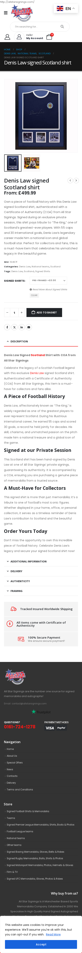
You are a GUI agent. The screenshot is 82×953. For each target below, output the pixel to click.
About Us (12, 755)
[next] (76, 180)
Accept (41, 944)
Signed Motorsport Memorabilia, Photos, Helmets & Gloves (40, 865)
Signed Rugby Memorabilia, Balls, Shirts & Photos (35, 858)
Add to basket (47, 312)
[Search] (62, 27)
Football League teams (20, 831)
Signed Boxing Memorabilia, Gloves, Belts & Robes (35, 851)
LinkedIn (22, 327)
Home (10, 749)
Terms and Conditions (20, 789)
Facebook (7, 327)
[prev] (70, 180)
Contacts (12, 776)
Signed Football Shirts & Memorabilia (28, 811)
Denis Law (24, 266)
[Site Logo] (22, 13)
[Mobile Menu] (7, 12)
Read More (53, 934)
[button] (9, 116)
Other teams (14, 845)
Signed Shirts (42, 271)
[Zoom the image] (24, 671)
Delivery (11, 782)
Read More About (49, 289)
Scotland (55, 266)
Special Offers (15, 762)
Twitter (14, 327)
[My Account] (7, 37)
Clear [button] (34, 295)
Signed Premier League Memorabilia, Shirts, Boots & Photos (40, 824)
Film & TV (12, 872)
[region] (41, 934)
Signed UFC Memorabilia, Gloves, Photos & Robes (35, 878)
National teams (40, 266)
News (10, 769)
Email (29, 327)
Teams (11, 818)
